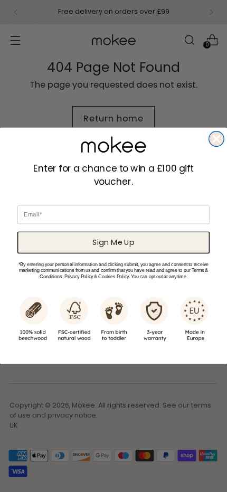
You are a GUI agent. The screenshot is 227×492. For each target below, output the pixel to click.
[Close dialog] (216, 139)
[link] (113, 144)
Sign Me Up (113, 242)
